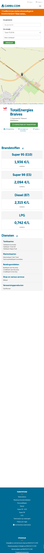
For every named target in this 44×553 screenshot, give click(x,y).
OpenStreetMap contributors (36, 103)
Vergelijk (9, 43)
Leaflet (5, 103)
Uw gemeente (7, 20)
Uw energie (6, 29)
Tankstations (22, 497)
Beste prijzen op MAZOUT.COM (22, 549)
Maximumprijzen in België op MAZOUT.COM (22, 546)
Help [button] (30, 2)
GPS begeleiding (9, 129)
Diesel (22, 506)
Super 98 (22, 512)
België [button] (39, 2)
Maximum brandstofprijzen (22, 500)
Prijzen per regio (22, 522)
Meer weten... (21, 14)
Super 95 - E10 (22, 509)
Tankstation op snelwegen (22, 518)
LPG (22, 515)
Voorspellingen (22, 503)
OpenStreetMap (17, 103)
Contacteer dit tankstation (25, 125)
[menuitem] (22, 492)
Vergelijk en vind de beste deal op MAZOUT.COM (22, 543)
